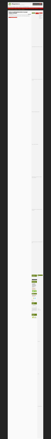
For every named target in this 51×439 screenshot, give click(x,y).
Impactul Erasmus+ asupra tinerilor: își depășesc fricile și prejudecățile (37, 177)
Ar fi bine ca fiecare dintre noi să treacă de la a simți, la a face (37, 79)
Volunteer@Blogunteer (40, 406)
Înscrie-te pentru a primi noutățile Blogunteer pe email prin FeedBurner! (34, 289)
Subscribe (33, 301)
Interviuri (26, 8)
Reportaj (19, 9)
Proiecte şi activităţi (11, 9)
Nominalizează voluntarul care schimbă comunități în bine (37, 242)
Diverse (16, 8)
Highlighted (23, 8)
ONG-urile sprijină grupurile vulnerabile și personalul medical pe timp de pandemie (40, 16)
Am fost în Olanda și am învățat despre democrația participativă (37, 209)
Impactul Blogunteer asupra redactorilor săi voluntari (37, 46)
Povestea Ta (36, 8)
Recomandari (16, 9)
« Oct (32, 312)
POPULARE (37, 13)
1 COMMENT (29, 14)
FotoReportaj (19, 8)
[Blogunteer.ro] (21, 4)
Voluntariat (23, 9)
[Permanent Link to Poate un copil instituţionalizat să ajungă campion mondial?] (18, 12)
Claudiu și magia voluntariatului (35, 144)
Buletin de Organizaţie (11, 8)
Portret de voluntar (31, 8)
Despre (38, 276)
